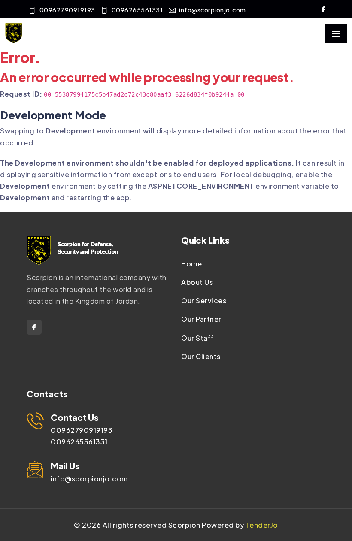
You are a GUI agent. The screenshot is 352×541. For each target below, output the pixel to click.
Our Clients (201, 356)
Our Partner (201, 318)
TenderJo (262, 524)
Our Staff (197, 337)
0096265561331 (137, 10)
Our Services (203, 300)
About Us (197, 282)
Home (191, 263)
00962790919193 (67, 10)
